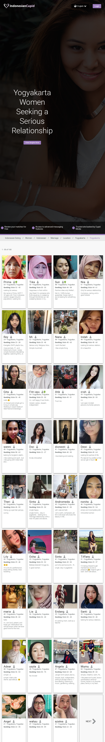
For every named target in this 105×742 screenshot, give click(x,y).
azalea (59, 721)
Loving (6, 513)
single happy (34, 510)
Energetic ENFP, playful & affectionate (14, 345)
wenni (7, 446)
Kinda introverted (35, 458)
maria (7, 611)
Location (67, 238)
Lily (6, 556)
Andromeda (62, 501)
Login (97, 6)
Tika (32, 282)
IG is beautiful (86, 348)
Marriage (55, 238)
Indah (84, 337)
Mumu (85, 666)
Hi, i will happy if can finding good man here (39, 400)
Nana (58, 337)
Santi (84, 611)
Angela (59, 666)
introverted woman (87, 513)
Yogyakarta (80, 238)
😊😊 (6, 565)
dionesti (60, 446)
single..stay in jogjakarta (63, 568)
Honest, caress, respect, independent (37, 404)
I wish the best (60, 345)
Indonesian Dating (13, 238)
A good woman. (34, 568)
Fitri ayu (34, 392)
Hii (82, 400)
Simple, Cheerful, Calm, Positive (91, 675)
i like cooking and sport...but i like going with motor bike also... (14, 460)
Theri (7, 501)
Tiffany (85, 556)
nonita (85, 501)
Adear (7, 666)
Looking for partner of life (90, 455)
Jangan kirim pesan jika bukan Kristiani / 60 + (65, 675)
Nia (83, 282)
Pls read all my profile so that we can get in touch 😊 (91, 459)
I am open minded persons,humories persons (90, 404)
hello (5, 620)
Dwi (31, 446)
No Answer (33, 676)
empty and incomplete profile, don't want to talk (91, 510)
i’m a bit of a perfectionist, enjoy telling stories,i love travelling (13, 570)
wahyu (33, 721)
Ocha (32, 556)
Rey (6, 337)
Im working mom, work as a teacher (65, 622)
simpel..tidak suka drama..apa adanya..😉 (12, 679)
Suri (57, 282)
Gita (6, 392)
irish (83, 392)
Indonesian (41, 238)
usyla (32, 666)
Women (28, 238)
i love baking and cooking (64, 456)
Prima (7, 282)
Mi (31, 337)
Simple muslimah (35, 348)
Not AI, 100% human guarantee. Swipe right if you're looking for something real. (65, 296)
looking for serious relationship (91, 620)
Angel (7, 721)
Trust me (58, 401)
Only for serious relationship (91, 290)
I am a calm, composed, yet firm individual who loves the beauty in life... (65, 515)
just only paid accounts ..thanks (65, 565)
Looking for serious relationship (91, 345)
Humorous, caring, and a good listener (89, 294)
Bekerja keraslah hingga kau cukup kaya (39, 565)
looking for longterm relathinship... (14, 455)
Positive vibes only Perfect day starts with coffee (65, 290)
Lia (31, 611)
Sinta (32, 501)
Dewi (84, 446)
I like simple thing (61, 348)
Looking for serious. (11, 290)
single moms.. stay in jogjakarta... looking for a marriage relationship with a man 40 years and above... (39, 516)
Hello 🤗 (7, 400)
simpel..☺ (7, 675)
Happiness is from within (38, 290)
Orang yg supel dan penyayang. (14, 510)
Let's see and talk (61, 510)
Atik (57, 392)
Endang (59, 611)
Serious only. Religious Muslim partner (39, 345)
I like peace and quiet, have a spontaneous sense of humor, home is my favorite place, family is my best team (91, 680)
